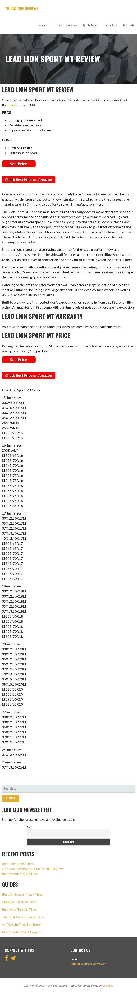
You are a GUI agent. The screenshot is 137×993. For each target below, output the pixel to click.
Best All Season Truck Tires (22, 894)
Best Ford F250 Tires (18, 864)
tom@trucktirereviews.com (88, 964)
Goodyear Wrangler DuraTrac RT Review (32, 869)
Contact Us (110, 25)
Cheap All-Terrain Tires (19, 902)
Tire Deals (128, 25)
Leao (11, 105)
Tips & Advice (90, 25)
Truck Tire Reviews (22, 8)
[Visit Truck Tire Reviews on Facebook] (6, 959)
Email (29, 827)
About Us (44, 25)
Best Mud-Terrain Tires (19, 909)
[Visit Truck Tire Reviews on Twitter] (13, 959)
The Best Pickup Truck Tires (23, 917)
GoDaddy (107, 985)
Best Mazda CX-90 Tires (20, 874)
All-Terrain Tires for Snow (21, 924)
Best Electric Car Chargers (22, 932)
